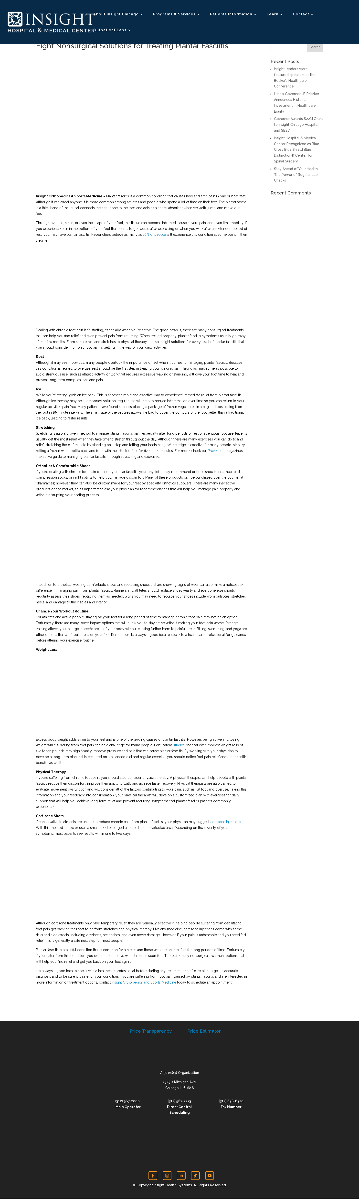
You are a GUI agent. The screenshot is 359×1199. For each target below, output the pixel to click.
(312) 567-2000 (127, 1101)
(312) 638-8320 (231, 1101)
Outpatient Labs (110, 30)
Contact (301, 14)
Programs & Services (174, 14)
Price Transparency (151, 1031)
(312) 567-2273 (179, 1101)
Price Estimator (204, 1031)
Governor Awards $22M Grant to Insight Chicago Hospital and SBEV (298, 124)
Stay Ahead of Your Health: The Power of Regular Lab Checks (296, 174)
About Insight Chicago (116, 14)
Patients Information (231, 14)
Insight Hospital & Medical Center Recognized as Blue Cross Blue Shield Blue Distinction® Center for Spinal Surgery (296, 149)
